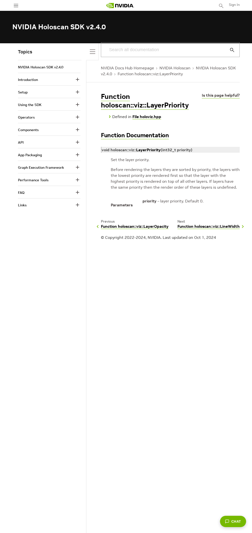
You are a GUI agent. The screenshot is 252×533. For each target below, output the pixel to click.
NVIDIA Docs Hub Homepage (127, 67)
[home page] (120, 5)
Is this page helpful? (221, 95)
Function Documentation (135, 135)
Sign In (234, 4)
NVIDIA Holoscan (174, 67)
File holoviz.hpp (146, 116)
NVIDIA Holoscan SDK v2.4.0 (40, 67)
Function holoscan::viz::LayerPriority (150, 73)
